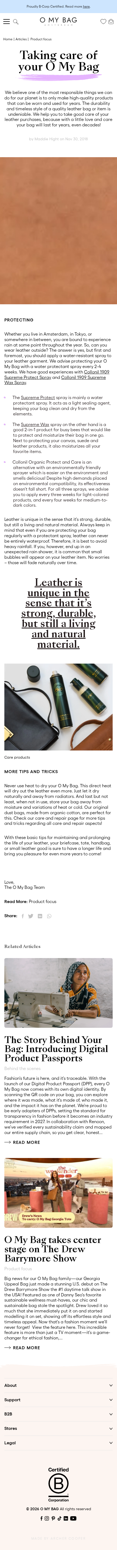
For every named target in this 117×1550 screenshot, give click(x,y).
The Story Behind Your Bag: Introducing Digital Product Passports (56, 1050)
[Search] (16, 22)
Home (8, 39)
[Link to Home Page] (58, 21)
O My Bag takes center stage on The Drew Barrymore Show (52, 1249)
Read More (26, 1142)
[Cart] (111, 21)
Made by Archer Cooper (58, 1538)
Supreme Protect (38, 397)
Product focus (40, 39)
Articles (21, 39)
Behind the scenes (22, 1068)
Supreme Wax (35, 424)
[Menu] (6, 21)
